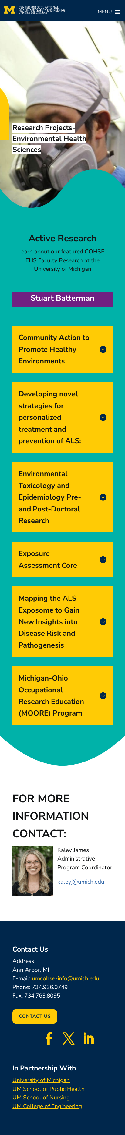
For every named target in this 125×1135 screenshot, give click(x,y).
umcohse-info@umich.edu (65, 978)
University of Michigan (41, 1080)
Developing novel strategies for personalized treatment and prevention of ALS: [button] (50, 417)
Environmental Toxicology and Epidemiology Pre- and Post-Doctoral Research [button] (50, 497)
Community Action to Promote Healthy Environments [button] (54, 349)
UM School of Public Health (48, 1089)
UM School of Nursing (41, 1097)
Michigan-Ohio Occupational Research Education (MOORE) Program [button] (51, 695)
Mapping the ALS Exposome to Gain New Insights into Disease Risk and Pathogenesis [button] (49, 621)
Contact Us (35, 1016)
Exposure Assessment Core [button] (48, 559)
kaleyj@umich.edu (80, 882)
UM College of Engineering (47, 1106)
